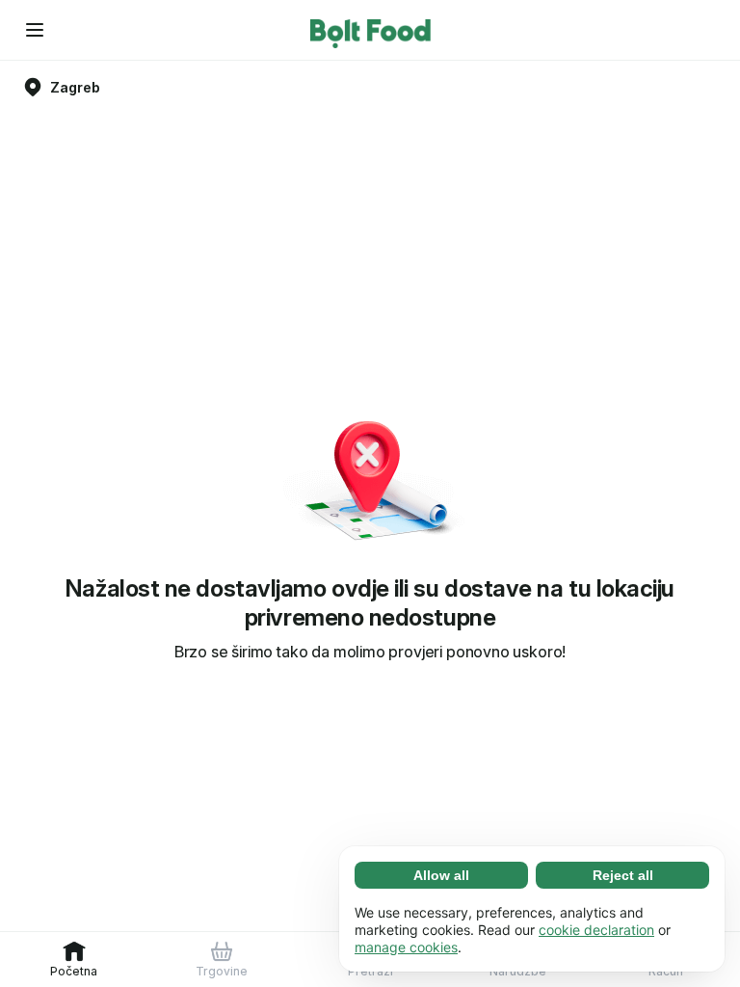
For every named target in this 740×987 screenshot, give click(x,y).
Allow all (441, 875)
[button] (34, 30)
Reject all (623, 875)
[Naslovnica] (370, 30)
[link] (74, 959)
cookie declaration (596, 929)
